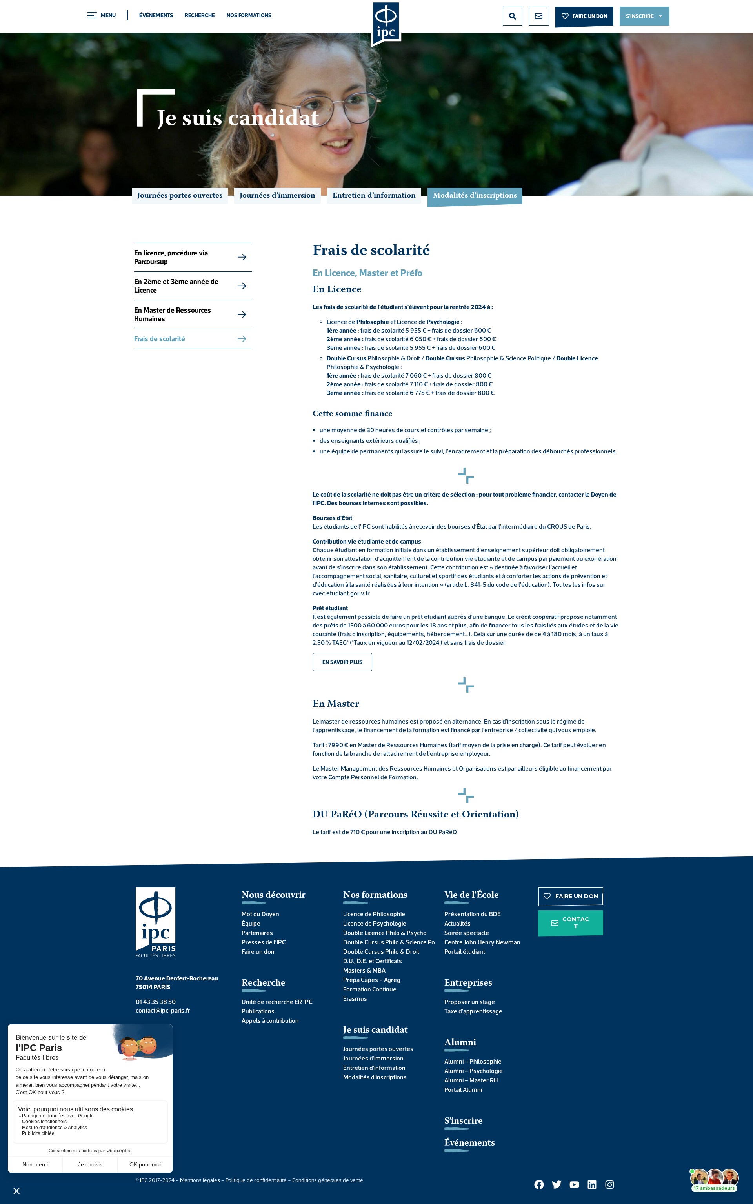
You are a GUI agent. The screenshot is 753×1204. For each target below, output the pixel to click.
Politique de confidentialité (256, 1180)
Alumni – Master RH (471, 1080)
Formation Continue (370, 989)
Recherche (200, 15)
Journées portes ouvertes (179, 195)
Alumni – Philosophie (473, 1061)
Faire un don (258, 951)
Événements (156, 15)
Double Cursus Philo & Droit (381, 951)
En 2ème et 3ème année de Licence (176, 285)
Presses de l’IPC (264, 942)
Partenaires (257, 932)
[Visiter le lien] (386, 24)
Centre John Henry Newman (482, 942)
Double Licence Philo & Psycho (385, 932)
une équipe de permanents (356, 451)
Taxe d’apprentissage (473, 1011)
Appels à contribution (270, 1020)
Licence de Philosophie (374, 913)
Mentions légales (200, 1180)
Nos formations (249, 15)
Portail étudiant (464, 951)
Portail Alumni (463, 1089)
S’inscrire (463, 1121)
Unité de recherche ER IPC (277, 1001)
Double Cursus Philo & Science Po (386, 942)
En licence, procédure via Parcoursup (171, 257)
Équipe (251, 923)
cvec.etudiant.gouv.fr (341, 593)
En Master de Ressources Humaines (172, 314)
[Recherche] (512, 16)
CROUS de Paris (568, 526)
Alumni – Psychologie (473, 1070)
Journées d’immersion (277, 195)
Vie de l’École (471, 895)
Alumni (460, 1043)
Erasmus (355, 998)
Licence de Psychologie (374, 923)
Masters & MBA (364, 970)
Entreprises (468, 983)
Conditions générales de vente (327, 1180)
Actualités (457, 923)
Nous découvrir (274, 895)
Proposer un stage (469, 1001)
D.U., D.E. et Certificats (372, 960)
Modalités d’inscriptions (375, 1076)
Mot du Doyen (260, 913)
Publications (258, 1011)
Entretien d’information (374, 195)
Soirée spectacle (466, 932)
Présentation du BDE (472, 913)
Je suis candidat (375, 1030)
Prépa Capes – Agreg (371, 979)
